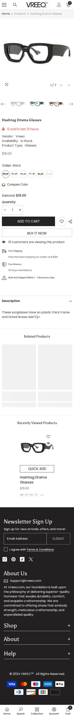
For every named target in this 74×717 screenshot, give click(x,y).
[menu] (4, 4)
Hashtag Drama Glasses (33, 480)
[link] (19, 396)
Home (6, 14)
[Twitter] (31, 559)
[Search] (15, 4)
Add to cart (28, 221)
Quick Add (37, 468)
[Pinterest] (13, 559)
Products (20, 14)
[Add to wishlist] (61, 221)
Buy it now (37, 233)
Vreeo (20, 136)
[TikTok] (22, 559)
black (22, 495)
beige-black (36, 495)
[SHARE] (69, 221)
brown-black (31, 495)
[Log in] (59, 5)
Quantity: (9, 202)
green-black (26, 495)
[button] (61, 85)
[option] (37, 53)
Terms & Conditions (40, 549)
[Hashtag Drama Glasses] (37, 448)
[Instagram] (4, 559)
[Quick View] (48, 443)
